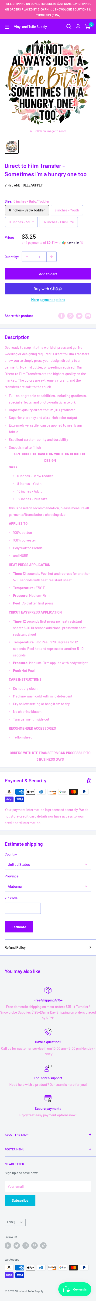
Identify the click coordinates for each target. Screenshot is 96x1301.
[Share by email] (88, 315)
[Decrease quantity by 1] (27, 257)
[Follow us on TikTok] (43, 1245)
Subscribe (20, 1200)
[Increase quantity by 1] (51, 257)
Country (11, 854)
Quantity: (12, 257)
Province (11, 876)
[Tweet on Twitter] (79, 315)
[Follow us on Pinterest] (34, 1245)
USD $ (11, 1222)
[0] (87, 26)
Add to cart (48, 274)
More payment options (48, 299)
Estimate (19, 927)
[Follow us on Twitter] (17, 1245)
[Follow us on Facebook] (8, 1245)
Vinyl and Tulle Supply (24, 185)
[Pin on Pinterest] (70, 315)
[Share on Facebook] (61, 315)
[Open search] (69, 26)
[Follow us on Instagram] (25, 1245)
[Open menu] (7, 27)
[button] (56, 243)
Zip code (11, 898)
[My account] (78, 26)
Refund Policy (15, 947)
